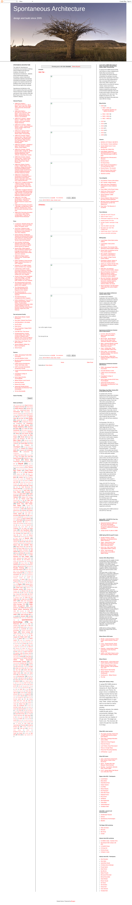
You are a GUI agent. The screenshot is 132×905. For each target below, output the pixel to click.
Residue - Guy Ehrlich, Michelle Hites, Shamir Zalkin (109, 767)
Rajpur (20, 584)
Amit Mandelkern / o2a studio (22, 322)
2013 (102, 126)
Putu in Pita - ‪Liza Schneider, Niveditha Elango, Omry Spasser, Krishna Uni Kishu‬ (109, 353)
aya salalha (24, 428)
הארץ (16, 689)
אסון (14, 676)
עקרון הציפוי (20, 717)
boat (30, 440)
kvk (14, 525)
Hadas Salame (21, 495)
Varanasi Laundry (105, 173)
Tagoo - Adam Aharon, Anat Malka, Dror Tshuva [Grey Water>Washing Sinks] (108, 544)
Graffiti (31, 488)
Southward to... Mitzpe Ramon (109, 675)
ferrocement (16, 480)
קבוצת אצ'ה (27, 723)
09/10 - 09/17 (106, 114)
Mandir (27, 538)
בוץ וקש (22, 678)
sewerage (24, 612)
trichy (27, 641)
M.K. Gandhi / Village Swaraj (108, 182)
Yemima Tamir (27, 658)
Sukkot (22, 627)
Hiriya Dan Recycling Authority (109, 749)
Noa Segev (25, 556)
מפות (25, 707)
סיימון (16, 712)
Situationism (16, 617)
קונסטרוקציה (16, 725)
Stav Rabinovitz (105, 800)
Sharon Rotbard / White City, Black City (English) (22, 345)
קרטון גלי (23, 725)
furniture (15, 483)
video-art (31, 646)
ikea (30, 507)
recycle (17, 585)
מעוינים (29, 705)
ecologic (29, 469)
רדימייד (15, 728)
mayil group (15, 543)
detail (52, 357)
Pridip (29, 579)
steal (23, 623)
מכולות (29, 704)
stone (29, 623)
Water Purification (28, 651)
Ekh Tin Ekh (19, 472)
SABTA (22, 607)
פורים (26, 718)
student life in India (25, 625)
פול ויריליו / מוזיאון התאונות (107, 220)
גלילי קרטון (28, 686)
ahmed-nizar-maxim (25, 410)
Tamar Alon (104, 886)
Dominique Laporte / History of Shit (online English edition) (109, 261)
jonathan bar (24, 515)
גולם (19, 686)
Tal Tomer (103, 883)
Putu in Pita (24, 582)
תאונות (15, 733)
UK (20, 643)
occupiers (29, 561)
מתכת (14, 708)
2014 (102, 123)
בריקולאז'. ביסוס (26, 681)
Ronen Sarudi (104, 881)
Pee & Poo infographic (19, 571)
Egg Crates (17, 470)
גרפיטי (18, 687)
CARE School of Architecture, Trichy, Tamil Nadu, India (22, 364)
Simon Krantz (18, 347)
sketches (28, 617)
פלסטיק (15, 720)
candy (30, 442)
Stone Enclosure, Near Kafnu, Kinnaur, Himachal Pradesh (108, 171)
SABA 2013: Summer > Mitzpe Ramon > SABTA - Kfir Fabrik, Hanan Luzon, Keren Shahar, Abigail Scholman (23, 120)
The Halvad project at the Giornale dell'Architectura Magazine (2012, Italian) (21, 289)
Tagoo (15, 632)
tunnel (16, 643)
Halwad (15, 497)
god (27, 488)
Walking (31, 650)
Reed (31, 586)
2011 (102, 130)
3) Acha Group (104, 850)
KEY (14, 520)
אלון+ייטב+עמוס (17, 671)
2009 (102, 135)
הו (25, 689)
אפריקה (29, 676)
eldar (52, 200)
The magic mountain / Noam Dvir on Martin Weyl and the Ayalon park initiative (109, 735)
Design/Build (16, 461)
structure (15, 625)
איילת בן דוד (30, 668)
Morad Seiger (21, 548)
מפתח (29, 707)
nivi (27, 554)
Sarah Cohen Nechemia (21, 609)
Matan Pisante (104, 873)
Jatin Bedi (27, 513)
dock (30, 463)
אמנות (25, 673)
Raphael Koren (29, 584)
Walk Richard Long (22, 650)
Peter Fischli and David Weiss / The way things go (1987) (109, 165)
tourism (15, 641)
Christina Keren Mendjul (107, 865)
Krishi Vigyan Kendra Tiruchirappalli (20, 377)
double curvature (29, 465)
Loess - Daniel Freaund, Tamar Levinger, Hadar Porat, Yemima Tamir (109, 645)
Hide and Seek (105, 827)
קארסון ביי (18, 723)
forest (22, 482)
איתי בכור (17, 669)
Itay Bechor (104, 871)
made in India (29, 536)
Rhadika (29, 589)
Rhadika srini (16, 591)
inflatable (29, 508)
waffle (14, 650)
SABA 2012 (16, 599)
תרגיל (18, 734)
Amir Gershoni (23, 416)
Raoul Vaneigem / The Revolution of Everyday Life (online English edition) (109, 287)
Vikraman (17, 648)
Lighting (22, 531)
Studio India (16, 627)
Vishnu (29, 648)
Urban (23, 645)
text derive (18, 635)
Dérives (103, 816)
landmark (15, 526)
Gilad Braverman (25, 487)
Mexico (29, 543)
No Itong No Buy (105, 163)
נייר (16, 710)
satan (14, 611)
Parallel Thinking (18, 568)
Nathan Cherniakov (23, 550)
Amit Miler (21, 418)
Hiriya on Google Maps (107, 748)
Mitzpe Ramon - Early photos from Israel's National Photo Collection (110, 662)
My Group (103, 831)
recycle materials (24, 585)
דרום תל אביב (25, 687)
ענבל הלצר (27, 715)
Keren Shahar (26, 518)
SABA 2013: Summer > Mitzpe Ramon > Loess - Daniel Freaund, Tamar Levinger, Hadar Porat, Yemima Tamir (24, 127)
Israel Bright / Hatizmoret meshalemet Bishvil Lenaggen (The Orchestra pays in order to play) (109, 153)
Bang (17, 433)
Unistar (24, 643)
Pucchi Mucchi (29, 581)
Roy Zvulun (16, 594)
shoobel (55, 200)
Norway (15, 561)
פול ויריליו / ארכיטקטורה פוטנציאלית (109, 218)
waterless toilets (19, 653)
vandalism (15, 646)
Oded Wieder (104, 879)
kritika (22, 523)
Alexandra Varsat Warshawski (25, 415)
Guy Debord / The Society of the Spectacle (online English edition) (109, 247)
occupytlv (15, 563)
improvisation (16, 508)
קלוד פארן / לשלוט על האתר (107, 226)
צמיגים (27, 721)
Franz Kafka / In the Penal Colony (109, 189)
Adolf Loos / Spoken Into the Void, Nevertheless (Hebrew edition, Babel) (109, 265)
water (21, 651)
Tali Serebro (104, 884)
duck (18, 469)
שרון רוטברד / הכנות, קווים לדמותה (109, 231)
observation (21, 561)
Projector (15, 581)
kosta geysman (17, 521)
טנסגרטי (29, 692)
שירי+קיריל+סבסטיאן (18, 731)
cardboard (15, 443)
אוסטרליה (25, 666)
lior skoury (28, 531)
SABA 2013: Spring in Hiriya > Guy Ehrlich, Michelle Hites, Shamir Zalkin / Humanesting (22, 132)
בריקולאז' (17, 681)
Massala (22, 541)
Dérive (27, 460)
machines (22, 536)
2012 (102, 128)
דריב (32, 687)
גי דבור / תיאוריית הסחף (106, 216)
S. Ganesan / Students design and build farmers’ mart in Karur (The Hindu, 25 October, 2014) (24, 225)
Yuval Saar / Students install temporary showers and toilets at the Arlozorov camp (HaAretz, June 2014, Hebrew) (23, 230)
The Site (103, 677)
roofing (25, 592)
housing (28, 505)
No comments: (59, 197)
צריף (32, 721)
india (22, 508)
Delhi (25, 458)
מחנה (29, 700)
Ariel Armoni (25, 425)
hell (23, 500)
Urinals (29, 645)
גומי (23, 686)
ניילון (32, 708)
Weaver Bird (28, 653)
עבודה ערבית (29, 712)
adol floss (29, 408)
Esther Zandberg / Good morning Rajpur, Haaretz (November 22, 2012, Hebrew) (23, 262)
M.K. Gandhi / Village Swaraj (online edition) (108, 257)
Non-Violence (27, 559)
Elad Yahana (29, 472)
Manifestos (16, 540)
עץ (13, 717)
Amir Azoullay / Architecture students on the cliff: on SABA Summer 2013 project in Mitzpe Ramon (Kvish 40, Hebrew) (23, 244)
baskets (15, 435)
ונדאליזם (15, 691)
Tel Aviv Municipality (20, 391)
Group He (15, 493)
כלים (23, 696)
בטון (27, 678)
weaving (15, 654)
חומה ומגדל (28, 691)
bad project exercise (26, 430)
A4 (22, 405)
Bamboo (30, 432)
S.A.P (31, 594)
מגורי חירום (22, 700)
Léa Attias (24, 528)
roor (30, 592)
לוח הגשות (28, 697)
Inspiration (24, 510)
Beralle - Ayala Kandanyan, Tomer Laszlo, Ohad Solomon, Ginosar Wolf (110, 640)
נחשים (27, 708)
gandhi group (22, 485)
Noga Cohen (27, 558)
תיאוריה (26, 733)
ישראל (14, 695)
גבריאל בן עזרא (23, 684)
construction (26, 451)
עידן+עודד (15, 715)
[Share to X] (71, 198)
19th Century (16, 405)
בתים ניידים (19, 682)
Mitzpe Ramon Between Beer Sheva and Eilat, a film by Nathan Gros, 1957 (109, 666)
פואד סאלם (28, 717)
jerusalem (16, 515)
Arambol (24, 420)
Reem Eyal (19, 587)
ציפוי (23, 721)
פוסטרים (20, 718)
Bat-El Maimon (23, 435)
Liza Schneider (17, 533)
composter (21, 450)
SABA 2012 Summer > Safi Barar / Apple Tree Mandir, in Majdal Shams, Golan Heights (24, 146)
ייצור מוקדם (22, 694)
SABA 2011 (28, 597)
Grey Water (17, 492)
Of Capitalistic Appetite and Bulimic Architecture (109, 110)
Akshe (24, 413)
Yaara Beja (28, 656)
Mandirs (103, 820)
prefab (28, 577)
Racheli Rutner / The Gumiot (108, 168)
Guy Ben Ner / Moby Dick (107, 149)
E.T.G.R (23, 469)
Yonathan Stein (23, 663)
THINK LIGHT (23, 637)
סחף (24, 710)
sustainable (23, 628)
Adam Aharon (19, 408)
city (24, 446)
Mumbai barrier (105, 161)
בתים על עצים (27, 682)
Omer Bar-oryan (24, 564)
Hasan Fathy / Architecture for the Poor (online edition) (109, 251)
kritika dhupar (28, 523)
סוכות (20, 710)
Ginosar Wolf (16, 488)
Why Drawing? (24, 654)
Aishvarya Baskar (17, 413)
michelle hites (28, 545)
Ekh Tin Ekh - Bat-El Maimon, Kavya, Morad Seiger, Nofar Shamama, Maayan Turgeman (109, 340)
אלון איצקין (27, 669)
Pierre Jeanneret (17, 573)
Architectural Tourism (27, 421)
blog (26, 440)
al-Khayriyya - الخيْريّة (106, 752)
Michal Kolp (16, 545)
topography (28, 640)
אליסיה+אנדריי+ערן (27, 671)
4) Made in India (105, 852)
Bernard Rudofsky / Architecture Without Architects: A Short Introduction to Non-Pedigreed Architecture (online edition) (109, 274)
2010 (102, 132)
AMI (16, 416)
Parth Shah (28, 569)
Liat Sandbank (24, 530)
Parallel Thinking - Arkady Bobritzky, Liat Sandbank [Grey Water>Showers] (109, 539)
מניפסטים (21, 705)
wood (59, 200)
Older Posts (90, 362)
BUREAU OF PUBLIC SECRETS (109, 142)
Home (62, 362)
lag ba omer (21, 525)
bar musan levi (26, 433)
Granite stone (18, 490)
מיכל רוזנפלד (22, 704)
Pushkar (17, 582)
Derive (18, 460)
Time (32, 637)
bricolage (25, 442)
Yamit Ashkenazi (17, 658)
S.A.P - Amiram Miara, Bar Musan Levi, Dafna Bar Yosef (109, 771)
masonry (15, 541)
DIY (14, 463)
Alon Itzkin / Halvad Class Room (23, 320)
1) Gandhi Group (105, 846)
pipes (25, 572)
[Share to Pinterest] (75, 198)
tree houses (21, 641)
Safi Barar (28, 607)
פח (30, 718)
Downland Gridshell (19, 467)
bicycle (15, 438)
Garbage (31, 485)
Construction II (19, 453)
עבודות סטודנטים (20, 713)
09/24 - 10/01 (106, 108)
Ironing (20, 512)
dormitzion (20, 465)
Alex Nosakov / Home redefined (109, 144)
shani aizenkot (25, 614)
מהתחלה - (42, 205)
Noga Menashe (17, 559)
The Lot (26, 635)
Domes (14, 465)
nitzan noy (22, 554)
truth (32, 641)
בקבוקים (31, 679)
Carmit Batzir (24, 443)
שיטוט (28, 730)
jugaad (19, 517)
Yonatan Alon (104, 890)
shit (32, 614)
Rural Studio (24, 594)
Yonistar (31, 663)
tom (26, 638)
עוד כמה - (41, 72)
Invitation (31, 510)
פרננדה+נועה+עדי (27, 720)
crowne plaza (30, 455)
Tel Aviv (31, 633)
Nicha (21, 553)
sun (27, 627)
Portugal (28, 576)
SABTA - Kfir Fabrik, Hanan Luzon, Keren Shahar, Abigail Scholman (110, 653)
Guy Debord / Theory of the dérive (109, 180)
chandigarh (16, 447)
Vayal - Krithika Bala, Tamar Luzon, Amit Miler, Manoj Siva (108, 349)
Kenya (29, 517)
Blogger (73, 901)
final (22, 480)
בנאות (16, 679)
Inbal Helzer (18, 326)
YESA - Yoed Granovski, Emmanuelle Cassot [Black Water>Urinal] (108, 552)
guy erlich (23, 493)
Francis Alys (28, 482)
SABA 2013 (24, 599)
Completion (15, 448)
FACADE (28, 478)
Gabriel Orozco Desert (25, 483)
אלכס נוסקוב (16, 673)
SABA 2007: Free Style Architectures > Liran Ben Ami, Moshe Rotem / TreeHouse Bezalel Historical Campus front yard (23, 200)
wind (30, 654)
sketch (22, 617)
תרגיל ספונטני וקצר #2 (28, 734)
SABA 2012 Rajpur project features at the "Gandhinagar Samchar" (22, 257)
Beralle (23, 437)
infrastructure (16, 510)
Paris (29, 568)
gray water (27, 490)
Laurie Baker (24, 526)
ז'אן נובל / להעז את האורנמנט (108, 214)
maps (30, 540)
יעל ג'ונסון (28, 694)
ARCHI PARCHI (46, 200)
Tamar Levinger (26, 632)
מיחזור (14, 704)
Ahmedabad (16, 411)
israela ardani (17, 513)
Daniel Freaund (17, 458)
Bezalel (29, 437)
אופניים (31, 666)
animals (18, 420)
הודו (30, 689)
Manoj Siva (24, 540)
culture (16, 456)
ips (16, 512)
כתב (14, 697)
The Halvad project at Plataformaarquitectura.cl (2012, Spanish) (23, 293)
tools (21, 640)
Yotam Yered (18, 664)
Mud (28, 548)
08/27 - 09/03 (106, 118)
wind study (15, 656)
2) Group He (104, 848)
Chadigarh (27, 445)
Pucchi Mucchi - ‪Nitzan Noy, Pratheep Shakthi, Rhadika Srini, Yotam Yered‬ (109, 358)
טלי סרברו (22, 692)
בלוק (32, 678)
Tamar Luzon (16, 633)
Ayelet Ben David (105, 863)
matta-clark (28, 541)
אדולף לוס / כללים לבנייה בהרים (108, 233)
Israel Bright (28, 512)
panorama (21, 566)
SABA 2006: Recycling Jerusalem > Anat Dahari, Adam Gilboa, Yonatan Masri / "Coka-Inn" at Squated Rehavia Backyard (23, 214)
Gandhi (15, 485)
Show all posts (76, 66)
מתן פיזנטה (21, 709)
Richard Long (25, 591)
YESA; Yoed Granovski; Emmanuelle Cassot (23, 660)
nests (17, 553)
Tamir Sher (24, 633)
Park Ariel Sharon (19, 382)
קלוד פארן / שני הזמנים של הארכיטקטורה (107, 228)
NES (31, 551)
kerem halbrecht (17, 518)
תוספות (21, 733)
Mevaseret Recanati (106, 875)
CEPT (18, 445)
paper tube (28, 566)
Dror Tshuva (29, 467)
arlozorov (30, 427)
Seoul (28, 611)
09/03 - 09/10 (106, 116)
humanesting (16, 507)
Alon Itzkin (103, 861)
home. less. (29, 502)
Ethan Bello (104, 781)
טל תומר (15, 692)
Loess (25, 533)
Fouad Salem (104, 867)
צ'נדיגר (14, 721)
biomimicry (22, 438)
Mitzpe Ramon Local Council (22, 380)
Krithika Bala (16, 523)
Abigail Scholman (29, 405)
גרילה (14, 687)
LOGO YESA (22, 535)
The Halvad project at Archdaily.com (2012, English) (22, 297)
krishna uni (28, 521)
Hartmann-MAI (16, 500)
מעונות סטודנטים (17, 707)
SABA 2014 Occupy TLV (23, 603)
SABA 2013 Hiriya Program (108, 742)
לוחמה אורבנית (17, 699)
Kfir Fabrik (19, 520)
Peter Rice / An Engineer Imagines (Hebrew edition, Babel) (109, 269)
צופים (19, 721)
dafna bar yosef (25, 456)
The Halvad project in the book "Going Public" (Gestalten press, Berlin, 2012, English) (23, 284)
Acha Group (30, 406)
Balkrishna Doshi (17, 431)
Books (14, 442)
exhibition (21, 477)
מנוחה (14, 705)
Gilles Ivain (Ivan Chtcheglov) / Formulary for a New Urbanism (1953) (109, 186)
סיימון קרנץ (21, 712)
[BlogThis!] (69, 198)
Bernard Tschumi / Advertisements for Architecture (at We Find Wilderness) (110, 203)
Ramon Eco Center (20, 384)
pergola (29, 571)
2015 (102, 121)
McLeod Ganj (23, 543)
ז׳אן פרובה (21, 691)
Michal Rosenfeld (105, 877)
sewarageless (16, 612)
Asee (16, 428)
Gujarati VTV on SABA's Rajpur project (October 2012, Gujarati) (23, 266)
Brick (19, 442)
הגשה (21, 689)
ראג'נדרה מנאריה (27, 726)
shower (23, 616)
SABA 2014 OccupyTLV (23, 605)
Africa (14, 410)
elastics (18, 474)
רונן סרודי (22, 728)
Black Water (17, 440)
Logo (14, 535)
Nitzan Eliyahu (104, 788)
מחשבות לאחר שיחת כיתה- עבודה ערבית (22, 702)
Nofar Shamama (17, 558)
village (23, 648)
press (23, 579)
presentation (16, 579)
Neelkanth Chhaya (24, 551)
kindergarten (28, 520)
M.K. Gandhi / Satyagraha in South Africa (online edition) (108, 254)
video (25, 646)
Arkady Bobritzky (18, 427)
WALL (16, 651)
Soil (14, 620)
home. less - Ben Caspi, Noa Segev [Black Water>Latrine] (108, 548)
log (30, 533)
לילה (25, 699)
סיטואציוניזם (30, 710)
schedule (22, 611)
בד (18, 678)
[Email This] (67, 198)
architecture (19, 423)
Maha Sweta (18, 538)
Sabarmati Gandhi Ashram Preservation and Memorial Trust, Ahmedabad (23, 388)
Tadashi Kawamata (26, 630)
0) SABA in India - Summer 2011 (109, 841)
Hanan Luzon (25, 498)
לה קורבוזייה (20, 697)
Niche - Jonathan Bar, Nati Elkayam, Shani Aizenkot (108, 764)
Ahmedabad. (27, 411)
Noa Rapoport (104, 790)
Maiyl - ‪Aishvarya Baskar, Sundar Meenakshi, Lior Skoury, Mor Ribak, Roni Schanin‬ (109, 345)
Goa (23, 488)
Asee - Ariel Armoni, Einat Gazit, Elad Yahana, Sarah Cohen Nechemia (109, 760)
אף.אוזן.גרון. (20, 676)
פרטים (20, 720)
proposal (22, 581)
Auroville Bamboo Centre (21, 358)
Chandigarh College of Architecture (21, 374)
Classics (29, 446)
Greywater (27, 492)
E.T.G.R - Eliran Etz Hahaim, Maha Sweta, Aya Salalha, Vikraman (108, 335)
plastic (23, 574)
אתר (14, 678)
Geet (17, 487)
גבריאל (15, 684)
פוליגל (14, 718)
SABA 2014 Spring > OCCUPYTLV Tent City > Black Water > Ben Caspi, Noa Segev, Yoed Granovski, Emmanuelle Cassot (23, 106)
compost (23, 448)
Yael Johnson (104, 888)
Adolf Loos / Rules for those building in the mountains (108, 192)
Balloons (24, 431)
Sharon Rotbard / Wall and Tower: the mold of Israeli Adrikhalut (109, 198)
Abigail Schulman (19, 407)
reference (28, 587)
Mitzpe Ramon (19, 546)
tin (15, 638)
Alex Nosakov (104, 859)
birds (29, 438)
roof (20, 592)
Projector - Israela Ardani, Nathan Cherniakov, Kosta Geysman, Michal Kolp (109, 650)
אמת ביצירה (28, 674)
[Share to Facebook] (73, 198)
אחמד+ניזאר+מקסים (19, 668)
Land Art (28, 525)
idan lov (24, 507)
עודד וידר (29, 713)
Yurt (24, 665)
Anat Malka (29, 418)
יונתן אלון (15, 694)
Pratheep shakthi (17, 577)
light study (15, 531)
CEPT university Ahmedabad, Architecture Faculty (22, 367)
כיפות (19, 695)
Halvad (29, 495)
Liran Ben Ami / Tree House (22, 331)
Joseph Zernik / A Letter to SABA (109, 530)
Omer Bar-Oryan (105, 792)
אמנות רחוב (21, 674)
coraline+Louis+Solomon (19, 455)
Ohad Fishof (24, 563)
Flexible (26, 480)
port (22, 576)
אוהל (14, 666)
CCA (31, 443)
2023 (102, 106)
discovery (28, 461)
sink (30, 616)
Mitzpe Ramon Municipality (108, 669)
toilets (20, 638)
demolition (30, 458)
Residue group (18, 589)
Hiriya (20, 502)
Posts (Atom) (49, 365)
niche (26, 553)
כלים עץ (29, 695)
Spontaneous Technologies (108, 818)
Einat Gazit (29, 470)
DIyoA (20, 464)
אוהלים (19, 666)
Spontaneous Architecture (49, 8)
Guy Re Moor (18, 324)
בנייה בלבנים (23, 679)
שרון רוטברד (28, 731)
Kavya (24, 517)
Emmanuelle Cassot (23, 475)
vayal (21, 646)
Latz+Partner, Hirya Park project (109, 746)
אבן (30, 664)
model (27, 546)
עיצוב (21, 715)
